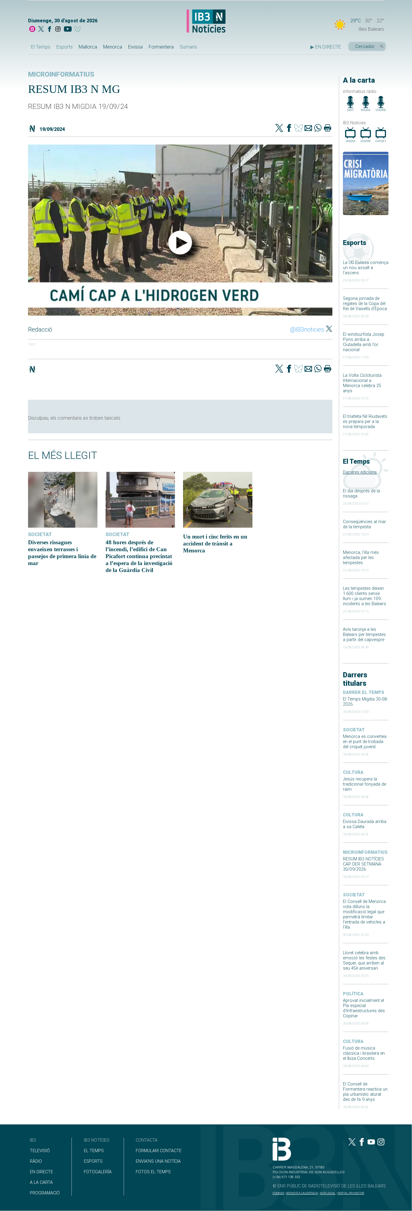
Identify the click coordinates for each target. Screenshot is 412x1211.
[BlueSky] (78, 29)
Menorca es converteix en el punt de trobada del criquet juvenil (365, 741)
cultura (353, 772)
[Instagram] (58, 29)
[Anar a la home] (32, 29)
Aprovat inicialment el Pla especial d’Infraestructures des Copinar (364, 1008)
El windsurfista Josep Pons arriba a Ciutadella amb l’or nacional (363, 342)
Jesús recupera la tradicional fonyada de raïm (364, 784)
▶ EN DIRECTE (325, 47)
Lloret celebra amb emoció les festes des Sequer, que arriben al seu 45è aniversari (364, 960)
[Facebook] (49, 29)
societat (354, 730)
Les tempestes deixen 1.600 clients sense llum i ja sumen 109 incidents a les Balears (364, 596)
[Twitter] (279, 128)
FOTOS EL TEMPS (153, 1171)
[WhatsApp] (318, 128)
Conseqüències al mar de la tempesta (364, 524)
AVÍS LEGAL (327, 1193)
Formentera (161, 47)
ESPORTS (93, 1161)
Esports (64, 47)
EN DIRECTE (41, 1171)
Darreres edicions (360, 472)
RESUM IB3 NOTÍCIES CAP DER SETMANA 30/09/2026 (363, 864)
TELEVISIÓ (40, 1150)
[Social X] (41, 29)
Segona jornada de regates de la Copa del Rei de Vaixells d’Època (365, 303)
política (353, 993)
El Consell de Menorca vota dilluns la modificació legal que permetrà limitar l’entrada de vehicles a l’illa (364, 914)
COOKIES (278, 1193)
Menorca (112, 47)
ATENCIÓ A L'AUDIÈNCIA (302, 1193)
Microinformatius (365, 852)
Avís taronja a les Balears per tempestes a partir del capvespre (364, 634)
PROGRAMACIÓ (45, 1193)
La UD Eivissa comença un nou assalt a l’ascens (365, 267)
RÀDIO (36, 1161)
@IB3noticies (307, 329)
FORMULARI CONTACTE (159, 1150)
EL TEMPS (94, 1150)
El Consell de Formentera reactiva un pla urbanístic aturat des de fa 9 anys (365, 1092)
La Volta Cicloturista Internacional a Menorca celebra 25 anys (362, 383)
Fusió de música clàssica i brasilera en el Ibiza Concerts (364, 1053)
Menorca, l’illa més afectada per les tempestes (361, 557)
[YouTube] (68, 29)
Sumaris (188, 47)
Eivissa (135, 47)
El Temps (40, 47)
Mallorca (88, 47)
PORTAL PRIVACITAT (351, 1193)
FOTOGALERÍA (98, 1171)
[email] (308, 128)
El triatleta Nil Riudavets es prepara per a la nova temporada (365, 421)
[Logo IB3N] (206, 22)
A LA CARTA (41, 1182)
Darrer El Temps (363, 692)
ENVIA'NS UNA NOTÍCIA (158, 1161)
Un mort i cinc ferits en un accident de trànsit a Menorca (215, 543)
